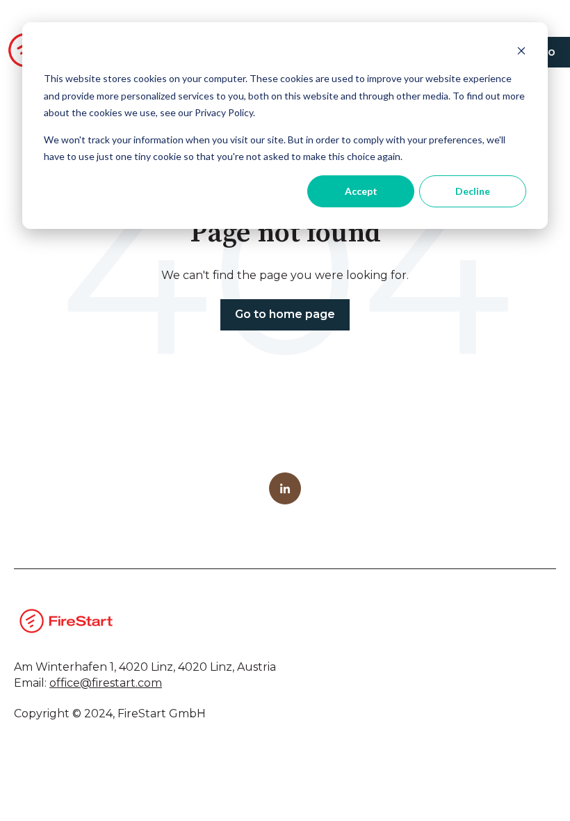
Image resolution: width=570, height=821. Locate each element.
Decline (472, 191)
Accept (361, 191)
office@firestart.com (105, 683)
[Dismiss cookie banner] (521, 52)
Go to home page (285, 314)
